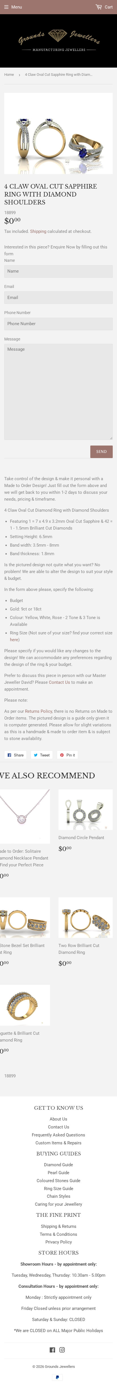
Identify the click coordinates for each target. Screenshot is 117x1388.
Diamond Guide (58, 1164)
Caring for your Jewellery (58, 1204)
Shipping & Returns (58, 1226)
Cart (108, 7)
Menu (16, 7)
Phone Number (17, 312)
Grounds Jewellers (60, 1366)
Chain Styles (58, 1196)
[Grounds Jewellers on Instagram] (62, 1350)
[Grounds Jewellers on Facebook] (52, 1350)
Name (9, 260)
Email (9, 286)
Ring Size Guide (58, 1188)
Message (12, 339)
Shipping (38, 231)
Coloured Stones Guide (58, 1180)
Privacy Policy (58, 1242)
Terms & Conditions (58, 1234)
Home (9, 74)
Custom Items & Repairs (58, 1142)
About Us (58, 1119)
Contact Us (58, 1127)
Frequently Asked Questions (58, 1135)
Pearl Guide (58, 1172)
